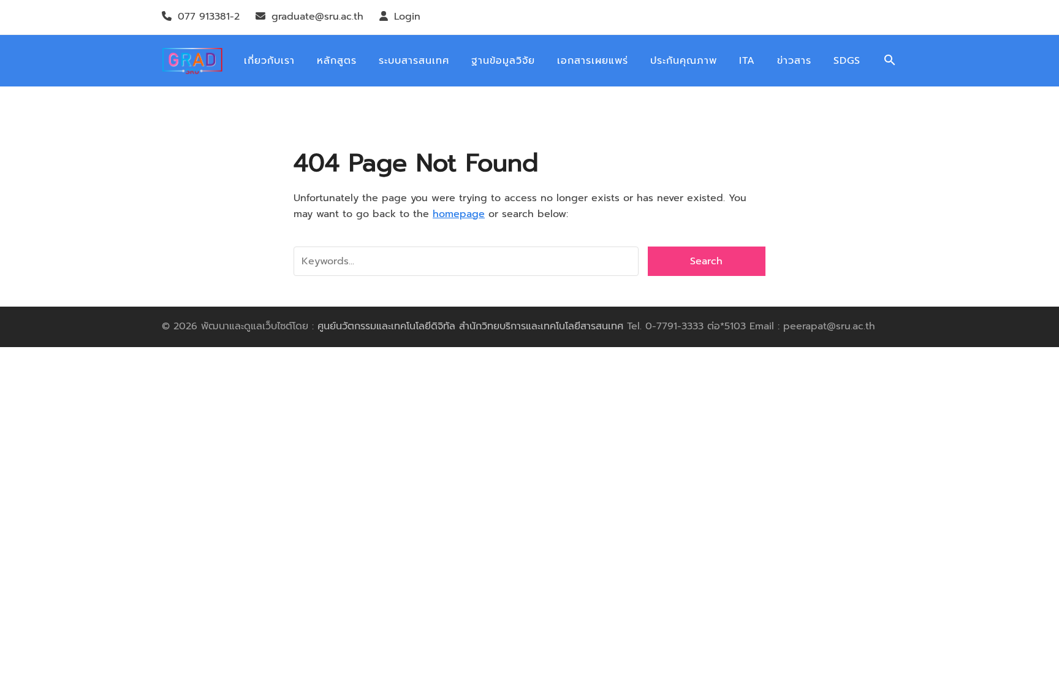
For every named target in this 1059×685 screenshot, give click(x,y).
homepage (459, 214)
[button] (889, 61)
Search (706, 261)
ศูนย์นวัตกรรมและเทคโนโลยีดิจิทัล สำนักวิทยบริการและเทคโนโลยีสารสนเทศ (470, 326)
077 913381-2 (209, 16)
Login (407, 16)
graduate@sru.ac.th (317, 16)
